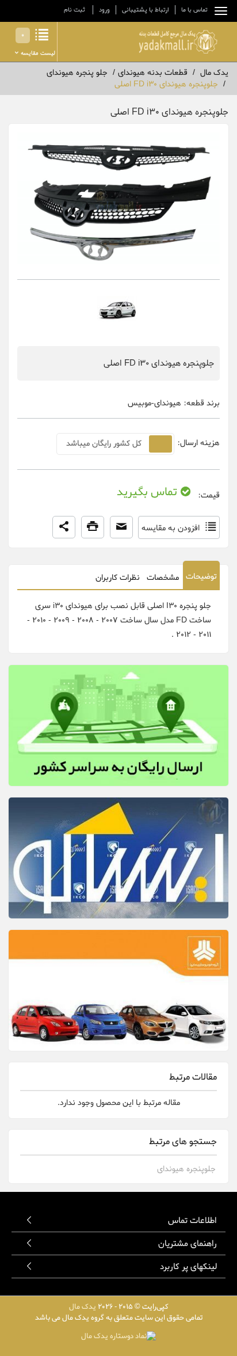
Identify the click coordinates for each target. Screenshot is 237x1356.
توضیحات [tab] (201, 577)
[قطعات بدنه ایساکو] (118, 857)
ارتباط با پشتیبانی (145, 9)
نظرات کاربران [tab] (117, 578)
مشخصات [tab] (163, 578)
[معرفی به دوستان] (121, 527)
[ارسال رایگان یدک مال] (118, 725)
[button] (63, 527)
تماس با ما (194, 9)
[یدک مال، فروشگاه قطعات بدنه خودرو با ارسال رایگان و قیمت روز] (177, 41)
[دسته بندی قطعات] (218, 11)
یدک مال (82, 1306)
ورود (104, 9)
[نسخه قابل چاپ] (92, 527)
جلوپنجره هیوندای (186, 1169)
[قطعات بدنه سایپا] (118, 990)
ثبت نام (74, 9)
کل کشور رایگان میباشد (104, 444)
